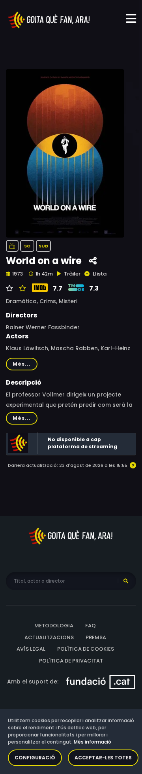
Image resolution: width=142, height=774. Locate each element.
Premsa (96, 637)
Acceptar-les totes (103, 757)
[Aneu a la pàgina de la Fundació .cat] (100, 681)
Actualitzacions (49, 637)
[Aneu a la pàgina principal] (49, 19)
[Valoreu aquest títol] (21, 288)
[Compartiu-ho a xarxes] (93, 261)
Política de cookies (85, 649)
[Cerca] (125, 581)
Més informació (92, 741)
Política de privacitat (71, 661)
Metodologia (53, 625)
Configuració (35, 757)
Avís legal (31, 649)
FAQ (90, 625)
